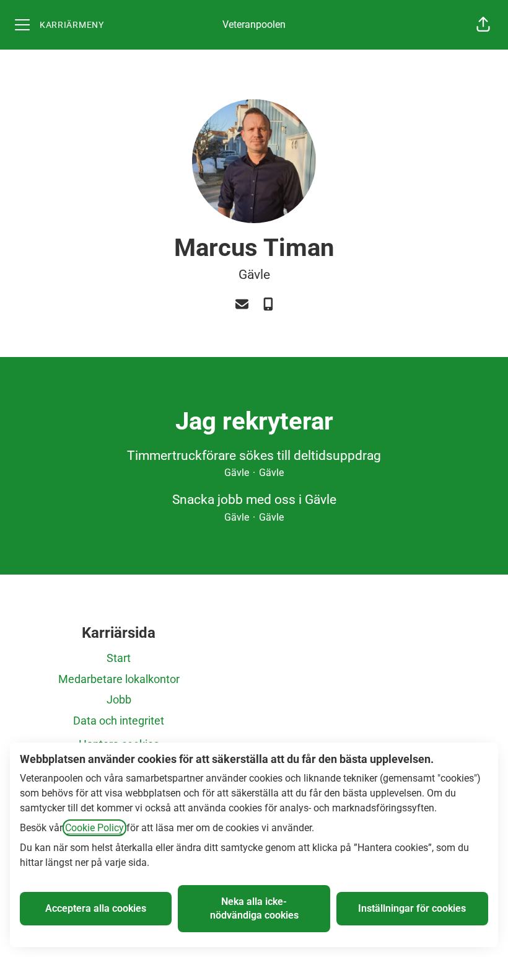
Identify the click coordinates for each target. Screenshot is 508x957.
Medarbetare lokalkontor (119, 679)
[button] (483, 24)
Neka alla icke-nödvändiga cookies (254, 908)
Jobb (119, 699)
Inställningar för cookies (412, 908)
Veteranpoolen (254, 24)
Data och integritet (118, 720)
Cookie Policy (94, 828)
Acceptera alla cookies (95, 908)
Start (119, 657)
